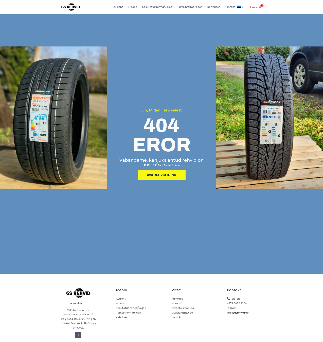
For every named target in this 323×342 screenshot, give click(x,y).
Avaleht (121, 298)
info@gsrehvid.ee (238, 312)
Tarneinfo (178, 298)
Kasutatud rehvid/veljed (131, 308)
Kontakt (177, 317)
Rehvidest (122, 317)
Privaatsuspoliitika (183, 308)
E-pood (120, 303)
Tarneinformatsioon (128, 312)
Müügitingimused (182, 312)
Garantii (177, 303)
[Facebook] (78, 335)
